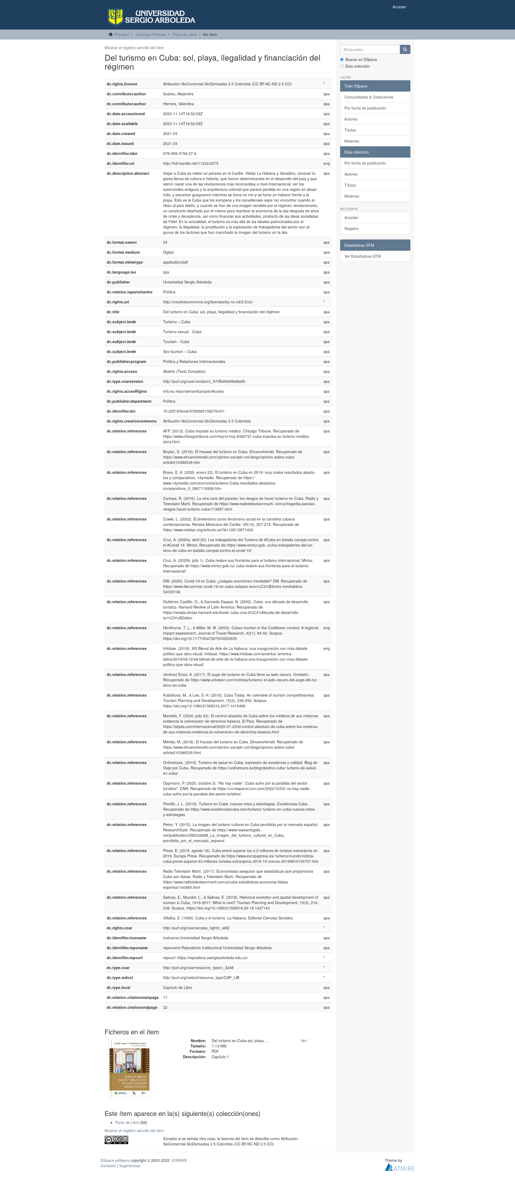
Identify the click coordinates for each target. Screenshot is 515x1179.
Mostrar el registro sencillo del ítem (134, 47)
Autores (351, 119)
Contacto (108, 1165)
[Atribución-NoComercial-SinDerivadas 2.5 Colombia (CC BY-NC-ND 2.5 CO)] (130, 1140)
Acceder (351, 217)
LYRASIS (179, 1160)
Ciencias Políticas (151, 34)
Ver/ (304, 1040)
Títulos (350, 130)
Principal (122, 34)
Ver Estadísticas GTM (362, 256)
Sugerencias (129, 1165)
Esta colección (357, 66)
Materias (351, 141)
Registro (351, 228)
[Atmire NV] (399, 1166)
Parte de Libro (185, 34)
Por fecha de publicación (365, 108)
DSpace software (115, 1160)
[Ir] (405, 49)
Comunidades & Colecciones (368, 97)
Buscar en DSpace (361, 59)
